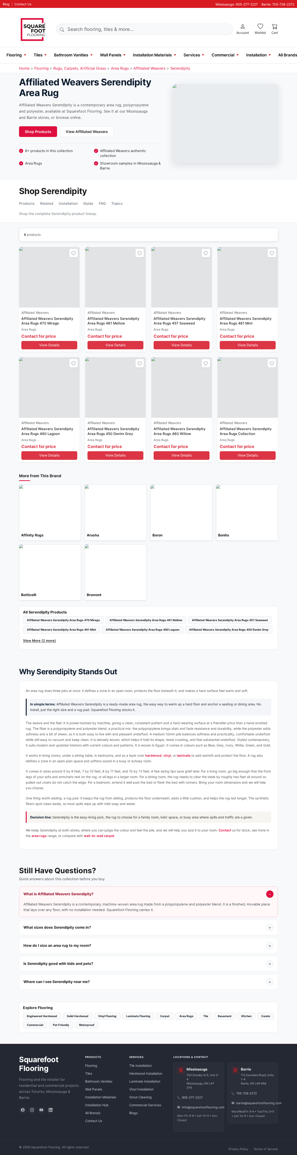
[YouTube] (41, 1110)
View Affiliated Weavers (87, 131)
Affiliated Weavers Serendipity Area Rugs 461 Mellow (146, 620)
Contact (225, 830)
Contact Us (22, 4)
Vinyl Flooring (107, 1016)
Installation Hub (97, 1105)
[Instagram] (32, 1110)
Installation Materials (152, 55)
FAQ (102, 203)
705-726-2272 (246, 1093)
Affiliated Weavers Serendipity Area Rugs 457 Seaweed (230, 620)
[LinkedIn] (50, 1110)
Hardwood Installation (145, 1073)
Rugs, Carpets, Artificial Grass (79, 68)
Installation (256, 55)
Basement (225, 1016)
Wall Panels (110, 55)
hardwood (153, 755)
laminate (183, 755)
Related (46, 203)
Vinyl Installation (141, 1089)
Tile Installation (140, 1065)
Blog (6, 4)
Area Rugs (120, 68)
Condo (265, 1016)
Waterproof (86, 1025)
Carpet (165, 1016)
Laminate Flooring (138, 1016)
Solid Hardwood (77, 1016)
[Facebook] (22, 1110)
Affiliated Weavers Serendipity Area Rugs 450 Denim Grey (228, 629)
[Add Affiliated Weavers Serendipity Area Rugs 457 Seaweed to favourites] (206, 253)
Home (24, 68)
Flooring (14, 55)
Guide (88, 203)
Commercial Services (145, 1105)
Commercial (223, 55)
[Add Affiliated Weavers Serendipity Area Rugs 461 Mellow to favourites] (140, 253)
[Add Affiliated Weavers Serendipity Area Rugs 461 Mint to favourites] (272, 253)
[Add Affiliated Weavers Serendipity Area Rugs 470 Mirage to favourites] (73, 253)
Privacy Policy (238, 1149)
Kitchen (246, 1016)
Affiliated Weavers (149, 68)
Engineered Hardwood (42, 1016)
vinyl (167, 755)
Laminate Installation (144, 1081)
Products (27, 203)
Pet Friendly (61, 1025)
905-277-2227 (192, 1097)
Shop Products (38, 131)
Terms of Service (266, 1149)
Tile (205, 1016)
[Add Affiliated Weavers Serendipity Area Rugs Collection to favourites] (272, 363)
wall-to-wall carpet (99, 836)
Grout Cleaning (140, 1097)
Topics (117, 203)
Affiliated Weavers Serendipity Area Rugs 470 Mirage (63, 620)
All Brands (92, 1113)
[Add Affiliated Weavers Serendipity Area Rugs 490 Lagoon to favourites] (73, 363)
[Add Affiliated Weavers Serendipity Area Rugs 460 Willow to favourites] (206, 363)
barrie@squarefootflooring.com (255, 1103)
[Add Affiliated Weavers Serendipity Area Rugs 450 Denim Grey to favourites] (140, 363)
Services (192, 55)
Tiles (38, 55)
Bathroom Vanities (71, 55)
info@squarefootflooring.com (201, 1107)
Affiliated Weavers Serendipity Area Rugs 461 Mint (61, 629)
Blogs (133, 1113)
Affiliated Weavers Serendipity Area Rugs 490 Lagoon (142, 629)
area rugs (39, 836)
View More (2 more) (39, 640)
